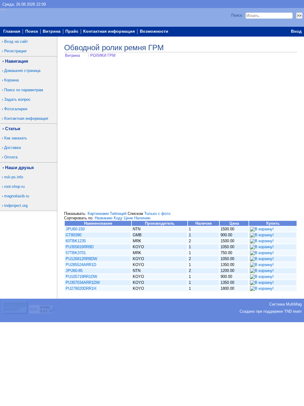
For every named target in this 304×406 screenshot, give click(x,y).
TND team (293, 311)
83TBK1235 (76, 241)
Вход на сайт (16, 41)
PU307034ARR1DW (83, 282)
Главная (11, 31)
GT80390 (73, 235)
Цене (128, 218)
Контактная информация (109, 31)
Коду (118, 218)
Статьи (12, 128)
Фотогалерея (15, 109)
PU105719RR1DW (81, 276)
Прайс (71, 31)
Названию (104, 218)
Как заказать (15, 138)
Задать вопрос (17, 99)
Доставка (12, 147)
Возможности (154, 31)
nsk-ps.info (13, 177)
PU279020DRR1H (81, 288)
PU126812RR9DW (81, 258)
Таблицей (118, 213)
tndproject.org (16, 205)
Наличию (142, 218)
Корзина (11, 80)
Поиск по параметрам (23, 90)
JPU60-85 (74, 270)
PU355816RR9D (80, 247)
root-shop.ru (14, 186)
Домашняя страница (22, 70)
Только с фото (157, 213)
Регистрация (15, 51)
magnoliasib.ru (16, 196)
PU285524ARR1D (81, 264)
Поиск (31, 31)
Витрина (52, 31)
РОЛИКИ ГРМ (102, 55)
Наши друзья (19, 167)
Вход (296, 31)
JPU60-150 (75, 229)
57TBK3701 (76, 253)
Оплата (11, 157)
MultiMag (294, 304)
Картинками (98, 213)
